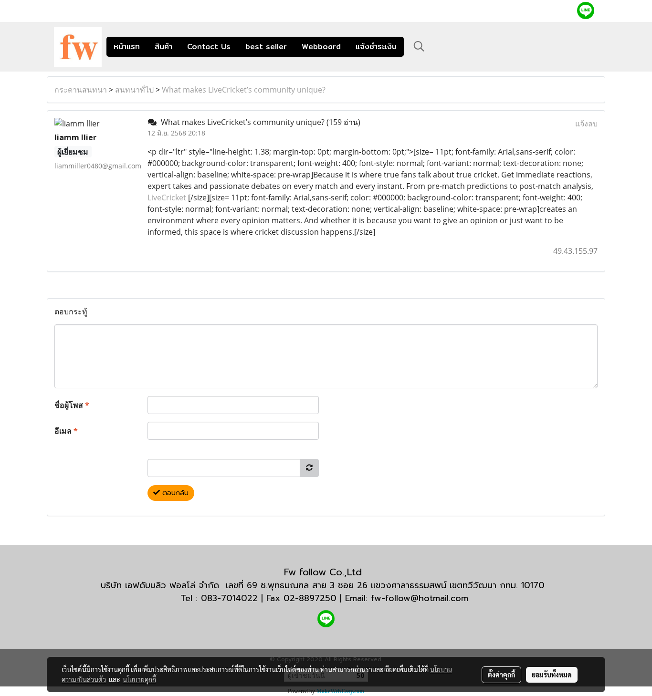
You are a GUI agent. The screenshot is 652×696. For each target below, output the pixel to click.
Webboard (321, 46)
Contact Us (209, 46)
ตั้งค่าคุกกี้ (501, 674)
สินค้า (163, 46)
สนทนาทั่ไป (134, 89)
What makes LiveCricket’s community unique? (244, 89)
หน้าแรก (127, 46)
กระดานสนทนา (80, 89)
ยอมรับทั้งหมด (552, 674)
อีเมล (66, 431)
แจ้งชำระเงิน (376, 46)
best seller (266, 46)
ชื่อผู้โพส (71, 405)
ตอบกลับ (174, 493)
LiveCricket (167, 197)
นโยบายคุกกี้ (139, 679)
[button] (419, 46)
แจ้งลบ (586, 123)
